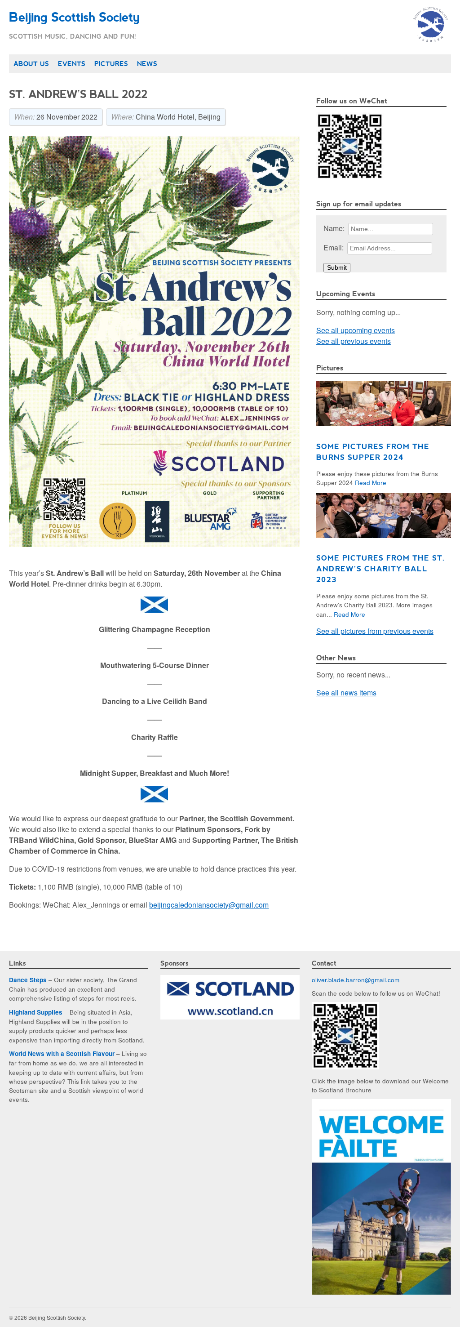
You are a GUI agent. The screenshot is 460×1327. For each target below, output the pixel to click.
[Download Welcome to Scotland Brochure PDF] (381, 1291)
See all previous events (353, 341)
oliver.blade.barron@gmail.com (355, 979)
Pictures (111, 63)
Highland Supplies (35, 1012)
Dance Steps (28, 979)
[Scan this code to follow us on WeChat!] (350, 177)
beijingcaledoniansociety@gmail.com (209, 905)
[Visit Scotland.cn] (230, 1016)
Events (71, 63)
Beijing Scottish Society (74, 16)
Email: (333, 247)
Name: (334, 228)
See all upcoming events (355, 330)
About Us (31, 63)
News (147, 63)
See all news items (346, 692)
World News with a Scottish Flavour (62, 1053)
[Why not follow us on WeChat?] (345, 1066)
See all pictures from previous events (374, 631)
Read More (370, 482)
